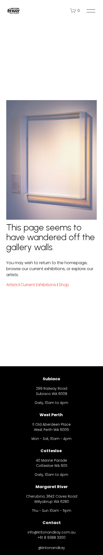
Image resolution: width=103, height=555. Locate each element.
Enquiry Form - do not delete (43, 521)
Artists (12, 285)
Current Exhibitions (38, 285)
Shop (64, 285)
